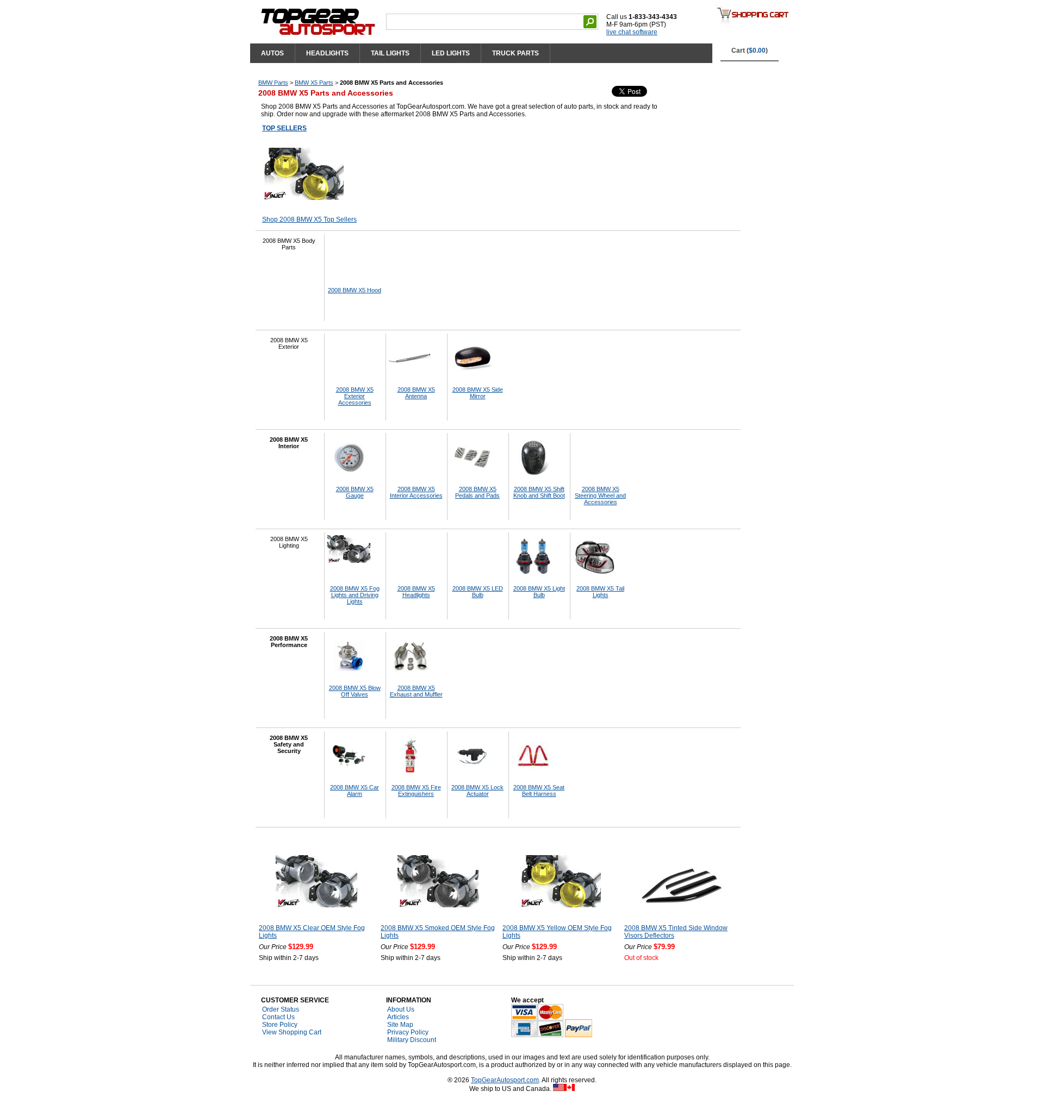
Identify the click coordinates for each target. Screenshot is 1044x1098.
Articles (398, 1017)
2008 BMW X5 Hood (354, 290)
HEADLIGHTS (327, 53)
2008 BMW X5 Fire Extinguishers (416, 790)
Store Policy (279, 1024)
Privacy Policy (407, 1032)
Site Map (400, 1024)
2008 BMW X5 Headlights (416, 591)
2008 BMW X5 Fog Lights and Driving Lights (355, 595)
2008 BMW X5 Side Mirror (477, 392)
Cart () (749, 50)
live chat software (631, 32)
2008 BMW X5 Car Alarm (354, 790)
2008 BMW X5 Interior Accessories (416, 492)
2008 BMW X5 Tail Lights (600, 591)
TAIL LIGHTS (390, 53)
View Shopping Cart (291, 1032)
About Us (400, 1009)
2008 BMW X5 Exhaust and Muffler (416, 691)
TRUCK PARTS (515, 53)
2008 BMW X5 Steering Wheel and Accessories (600, 495)
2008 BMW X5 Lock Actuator (477, 790)
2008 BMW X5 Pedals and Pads (477, 492)
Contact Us (278, 1017)
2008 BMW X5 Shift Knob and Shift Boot (539, 492)
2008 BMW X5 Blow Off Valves (355, 691)
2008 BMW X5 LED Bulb (477, 591)
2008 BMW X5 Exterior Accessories (355, 396)
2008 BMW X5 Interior (289, 442)
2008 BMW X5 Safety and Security (289, 744)
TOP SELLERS (284, 128)
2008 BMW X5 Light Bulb (539, 591)
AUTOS (272, 53)
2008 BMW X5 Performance (289, 641)
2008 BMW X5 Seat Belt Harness (538, 790)
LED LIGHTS (451, 53)
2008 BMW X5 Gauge (355, 492)
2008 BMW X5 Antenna (416, 392)
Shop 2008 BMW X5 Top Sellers (309, 219)
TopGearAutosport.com (505, 1080)
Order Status (280, 1009)
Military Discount (411, 1040)
